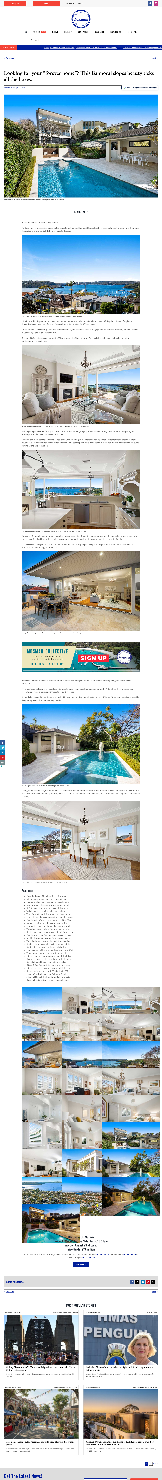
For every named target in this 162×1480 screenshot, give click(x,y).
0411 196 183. (88, 1257)
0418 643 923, (102, 1254)
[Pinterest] (147, 1281)
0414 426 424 (129, 1254)
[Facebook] (132, 1281)
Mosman (62, 1387)
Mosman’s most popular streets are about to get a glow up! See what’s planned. (86, 47)
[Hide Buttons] (1, 766)
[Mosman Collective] (81, 10)
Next (154, 58)
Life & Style (75, 1313)
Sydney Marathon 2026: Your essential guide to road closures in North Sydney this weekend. (40, 1368)
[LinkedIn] (142, 1281)
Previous (10, 58)
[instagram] (156, 3)
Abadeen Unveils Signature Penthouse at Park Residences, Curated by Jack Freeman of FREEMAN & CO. (120, 1443)
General (69, 1313)
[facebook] (150, 3)
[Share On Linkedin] (2, 752)
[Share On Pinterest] (2, 757)
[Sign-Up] (81, 643)
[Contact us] (2, 762)
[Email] (153, 1281)
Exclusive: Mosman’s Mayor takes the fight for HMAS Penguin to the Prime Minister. (119, 1368)
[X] (137, 1281)
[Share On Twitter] (2, 747)
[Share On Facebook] (2, 742)
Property (155, 1387)
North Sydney (63, 1313)
